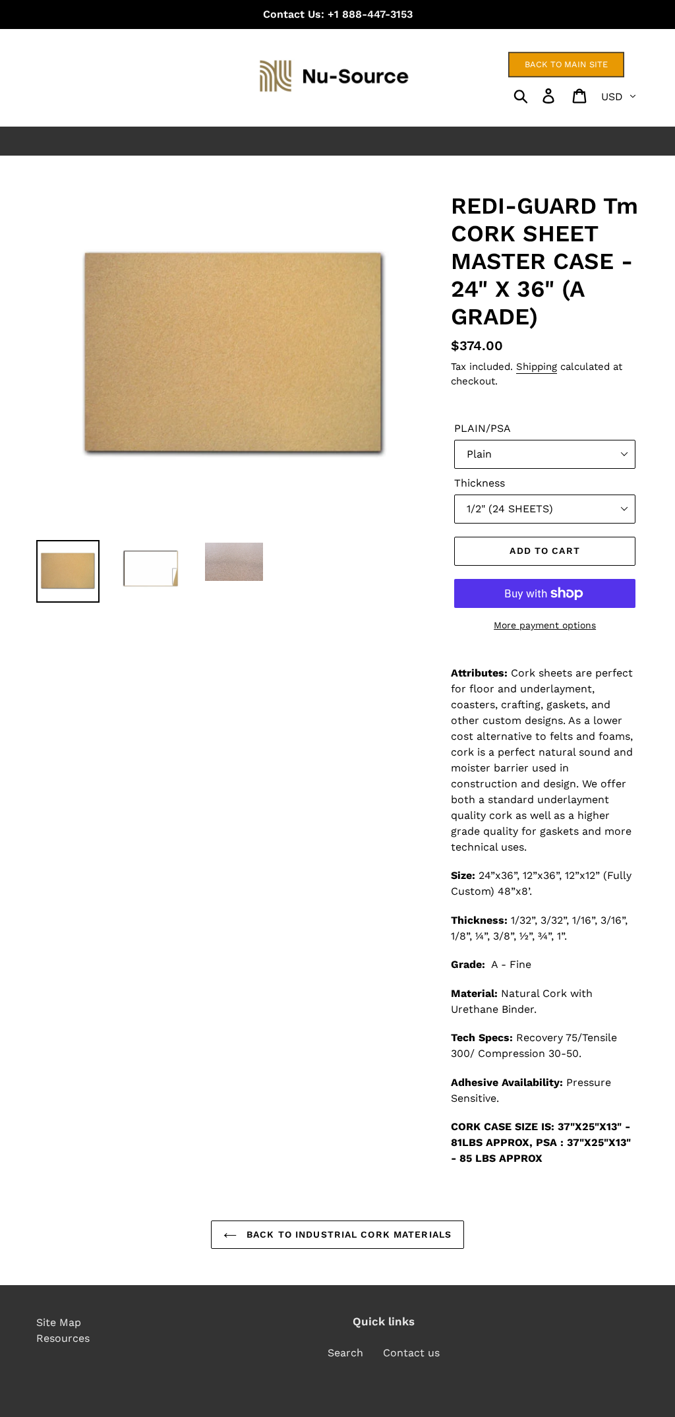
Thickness (479, 483)
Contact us (411, 1352)
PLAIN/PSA (482, 428)
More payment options (545, 625)
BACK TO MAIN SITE (566, 64)
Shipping (536, 367)
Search (345, 1352)
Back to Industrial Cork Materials (347, 1234)
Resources (63, 1338)
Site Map (58, 1322)
